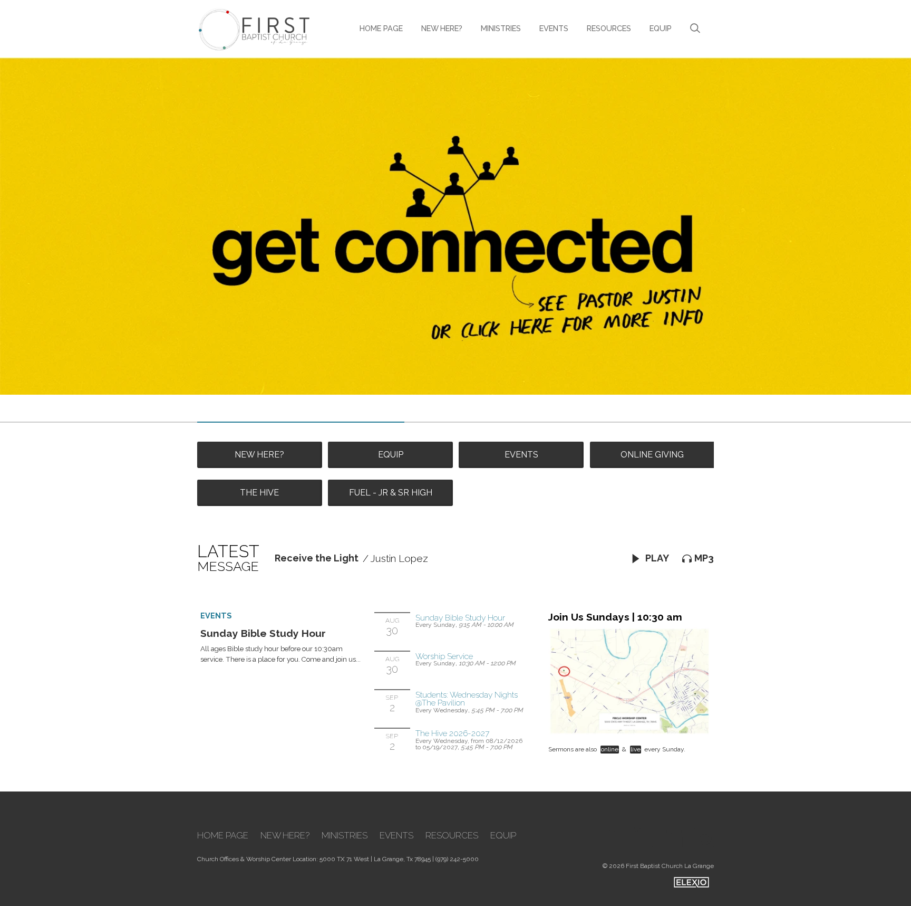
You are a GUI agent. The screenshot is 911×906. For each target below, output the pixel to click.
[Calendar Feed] (670, 834)
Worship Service (444, 656)
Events (553, 28)
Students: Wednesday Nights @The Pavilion (466, 699)
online (609, 749)
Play (656, 558)
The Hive (259, 493)
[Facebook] (609, 834)
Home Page (381, 28)
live (636, 749)
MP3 (704, 558)
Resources (609, 28)
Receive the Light (316, 558)
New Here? (441, 28)
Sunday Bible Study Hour (263, 633)
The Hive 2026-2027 (452, 733)
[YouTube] (639, 834)
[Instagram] (700, 834)
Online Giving (652, 455)
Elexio (691, 882)
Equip (661, 28)
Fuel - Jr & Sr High (390, 493)
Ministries (501, 28)
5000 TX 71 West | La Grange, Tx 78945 (375, 859)
